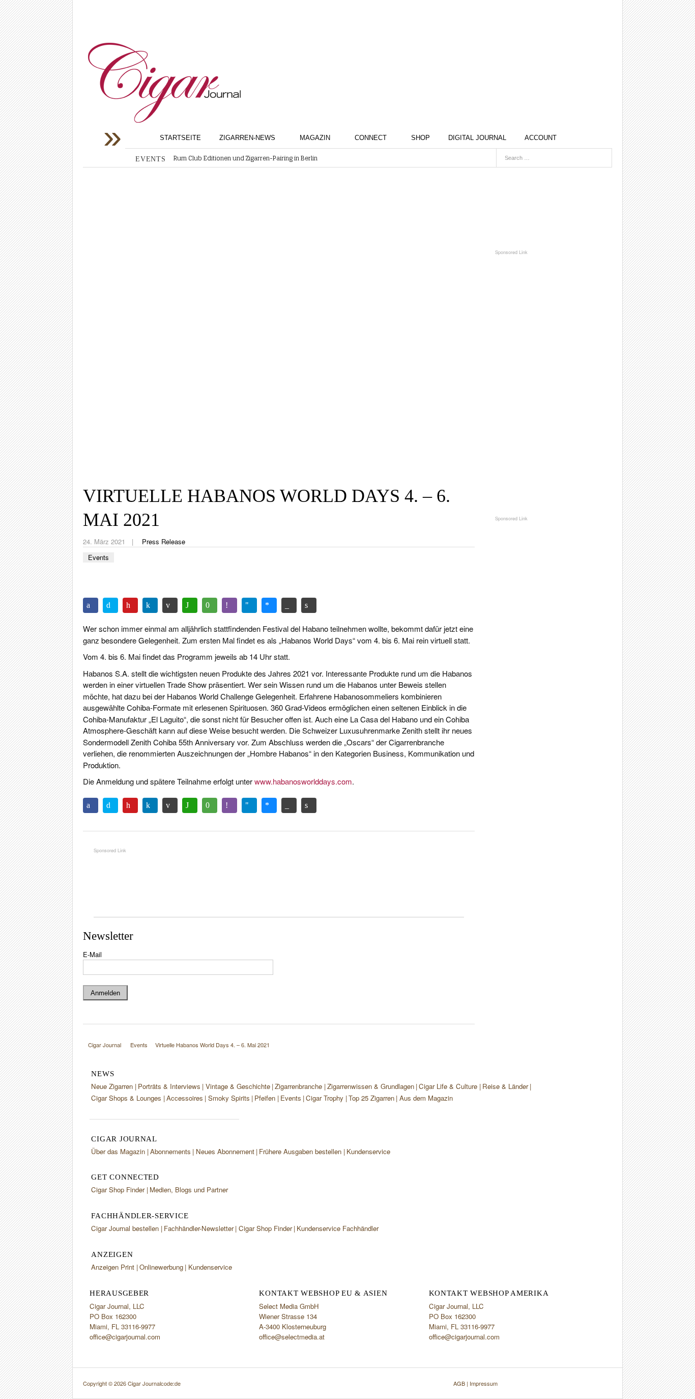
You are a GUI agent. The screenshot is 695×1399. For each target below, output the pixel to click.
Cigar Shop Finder (117, 1189)
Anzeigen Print (112, 1267)
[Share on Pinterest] (130, 605)
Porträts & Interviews (169, 1086)
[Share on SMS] (209, 605)
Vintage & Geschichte (238, 1086)
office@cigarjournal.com (125, 1336)
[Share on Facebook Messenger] (269, 605)
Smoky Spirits (229, 1098)
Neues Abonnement (225, 1151)
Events (98, 557)
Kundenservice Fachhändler (338, 1228)
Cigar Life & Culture (448, 1086)
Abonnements (170, 1151)
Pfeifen (264, 1098)
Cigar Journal (164, 83)
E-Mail (92, 954)
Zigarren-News (247, 138)
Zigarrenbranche (298, 1086)
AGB (459, 1383)
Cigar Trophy (324, 1098)
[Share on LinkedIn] (150, 605)
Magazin (315, 138)
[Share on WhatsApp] (189, 605)
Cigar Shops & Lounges (126, 1098)
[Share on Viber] (229, 605)
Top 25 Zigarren (371, 1098)
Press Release (163, 541)
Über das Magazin (118, 1151)
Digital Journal (477, 138)
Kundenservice (368, 1151)
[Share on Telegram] (249, 605)
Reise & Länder (505, 1086)
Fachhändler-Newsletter (199, 1228)
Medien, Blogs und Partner (189, 1189)
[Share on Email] (170, 605)
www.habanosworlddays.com (303, 781)
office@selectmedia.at (292, 1336)
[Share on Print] (308, 605)
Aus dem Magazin (426, 1098)
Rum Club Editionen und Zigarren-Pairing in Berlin (245, 158)
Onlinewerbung (161, 1267)
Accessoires (184, 1098)
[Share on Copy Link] (289, 605)
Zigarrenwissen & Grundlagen (370, 1086)
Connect (371, 138)
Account (541, 138)
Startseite (180, 138)
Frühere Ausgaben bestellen (300, 1151)
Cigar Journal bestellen (125, 1228)
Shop (420, 138)
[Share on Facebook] (90, 605)
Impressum (484, 1383)
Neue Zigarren (112, 1086)
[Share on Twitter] (110, 605)
